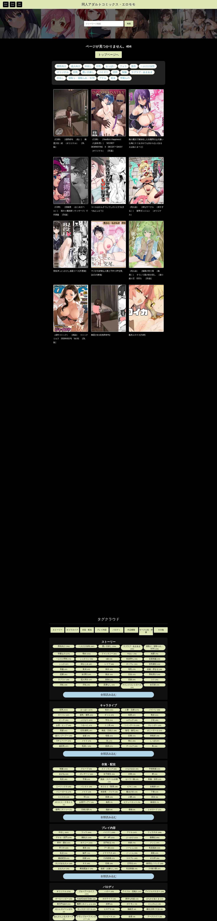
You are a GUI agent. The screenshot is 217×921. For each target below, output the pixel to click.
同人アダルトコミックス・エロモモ (109, 4)
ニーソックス (63, 786)
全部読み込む (108, 694)
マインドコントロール (131, 686)
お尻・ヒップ (63, 725)
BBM (109, 679)
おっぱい (110, 66)
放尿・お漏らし (109, 868)
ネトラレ (131, 664)
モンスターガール (86, 909)
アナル (102, 78)
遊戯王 (132, 909)
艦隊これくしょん (86, 904)
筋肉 (108, 746)
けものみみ (131, 769)
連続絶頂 (63, 858)
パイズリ (103, 72)
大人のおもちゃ (63, 863)
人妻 (131, 797)
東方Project (63, 904)
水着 (131, 774)
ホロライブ (109, 899)
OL (109, 741)
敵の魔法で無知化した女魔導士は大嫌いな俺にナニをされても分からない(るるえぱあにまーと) (146, 143)
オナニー (86, 843)
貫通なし (108, 685)
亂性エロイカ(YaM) (137, 335)
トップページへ (108, 54)
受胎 (131, 679)
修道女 (154, 802)
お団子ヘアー (86, 802)
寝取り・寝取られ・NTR (81, 78)
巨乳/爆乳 (86, 730)
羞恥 (154, 853)
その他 (161, 630)
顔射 (86, 858)
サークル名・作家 (146, 631)
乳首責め (154, 848)
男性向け (61, 66)
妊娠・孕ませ (154, 669)
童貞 (86, 669)
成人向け (75, 66)
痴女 (108, 669)
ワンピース (109, 916)
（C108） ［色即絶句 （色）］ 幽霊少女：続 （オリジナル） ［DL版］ (70, 143)
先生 (63, 779)
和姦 (63, 669)
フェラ (123, 66)
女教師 (154, 786)
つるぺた (86, 725)
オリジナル (63, 72)
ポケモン (132, 904)
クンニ (154, 843)
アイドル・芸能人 (131, 891)
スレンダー (154, 725)
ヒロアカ (109, 909)
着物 (132, 809)
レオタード (154, 809)
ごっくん (131, 853)
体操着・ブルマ (109, 792)
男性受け (154, 674)
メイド (86, 741)
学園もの (125, 78)
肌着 (108, 797)
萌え (131, 741)
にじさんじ (154, 904)
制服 (124, 72)
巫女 (154, 797)
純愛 (154, 654)
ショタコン (86, 659)
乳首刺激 (131, 868)
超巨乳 (63, 746)
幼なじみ (86, 664)
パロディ (116, 630)
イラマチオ (109, 853)
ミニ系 (109, 725)
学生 (108, 720)
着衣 (86, 848)
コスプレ (131, 858)
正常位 (131, 863)
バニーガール (63, 792)
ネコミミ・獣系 (109, 786)
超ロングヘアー (63, 736)
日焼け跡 (86, 809)
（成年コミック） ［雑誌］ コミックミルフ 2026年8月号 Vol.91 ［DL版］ (70, 339)
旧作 (115, 72)
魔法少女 (131, 792)
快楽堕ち (131, 659)
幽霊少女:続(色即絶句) (100, 335)
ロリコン (63, 715)
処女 (113, 78)
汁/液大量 (154, 868)
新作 (133, 66)
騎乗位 (154, 837)
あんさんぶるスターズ (63, 917)
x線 (109, 659)
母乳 (131, 669)
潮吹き (86, 837)
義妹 (109, 809)
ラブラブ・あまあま (141, 72)
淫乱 (63, 685)
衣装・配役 (87, 630)
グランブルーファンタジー (86, 917)
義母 (109, 802)
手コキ (63, 848)
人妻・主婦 (131, 710)
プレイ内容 (102, 630)
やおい (131, 654)
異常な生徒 (131, 899)
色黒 (131, 715)
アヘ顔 (109, 848)
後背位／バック (154, 863)
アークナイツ (154, 916)
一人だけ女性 (148, 66)
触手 (86, 853)
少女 (154, 720)
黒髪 (63, 730)
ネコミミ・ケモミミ (63, 803)
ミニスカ (63, 797)
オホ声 (154, 858)
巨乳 (98, 66)
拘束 (131, 843)
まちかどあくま (154, 899)
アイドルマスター (154, 891)
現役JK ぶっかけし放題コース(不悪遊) (69, 271)
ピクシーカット (132, 802)
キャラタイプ (72, 630)
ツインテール (131, 725)
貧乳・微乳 (86, 715)
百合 (131, 674)
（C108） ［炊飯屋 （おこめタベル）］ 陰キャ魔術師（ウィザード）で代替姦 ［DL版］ (70, 211)
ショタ (63, 664)
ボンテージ (86, 774)
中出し (88, 66)
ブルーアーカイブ (86, 892)
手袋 (86, 779)
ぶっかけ (131, 837)
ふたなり (86, 720)
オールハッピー (63, 899)
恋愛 (63, 674)
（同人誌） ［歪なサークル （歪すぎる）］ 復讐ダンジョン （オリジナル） (146, 211)
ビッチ (63, 720)
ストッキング (109, 769)
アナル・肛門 (63, 837)
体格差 (154, 736)
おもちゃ (63, 868)
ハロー (109, 891)
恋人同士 (86, 679)
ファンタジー (109, 654)
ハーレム (131, 848)
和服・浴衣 (154, 779)
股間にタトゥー (63, 809)
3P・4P (109, 837)
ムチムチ (131, 720)
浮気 (86, 685)
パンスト (86, 786)
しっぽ (154, 741)
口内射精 (108, 858)
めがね (63, 774)
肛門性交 (108, 843)
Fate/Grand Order (86, 899)
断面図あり (86, 868)
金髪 (86, 736)
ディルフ (131, 746)
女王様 (154, 685)
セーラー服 (131, 779)
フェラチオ (154, 832)
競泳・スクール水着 (109, 780)
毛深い (86, 746)
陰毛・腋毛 (131, 730)
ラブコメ (63, 679)
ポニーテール (154, 730)
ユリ (154, 679)
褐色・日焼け (109, 730)
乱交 (63, 853)
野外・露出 (63, 843)
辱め (86, 654)
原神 (109, 904)
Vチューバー (63, 741)
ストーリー (57, 630)
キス (86, 863)
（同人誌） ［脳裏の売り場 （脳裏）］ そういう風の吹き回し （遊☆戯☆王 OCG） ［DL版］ (146, 275)
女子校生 (108, 774)
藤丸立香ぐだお (154, 909)
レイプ (109, 664)
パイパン (154, 710)
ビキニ (131, 786)
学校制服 (154, 769)
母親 (108, 736)
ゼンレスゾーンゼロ (63, 910)
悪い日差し (88, 72)
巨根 (131, 736)
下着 (154, 792)
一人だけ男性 (63, 659)
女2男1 (86, 674)
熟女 (108, 674)
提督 (132, 916)
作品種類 (131, 630)
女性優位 (154, 664)
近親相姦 (154, 659)
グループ (86, 769)
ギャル (109, 715)
